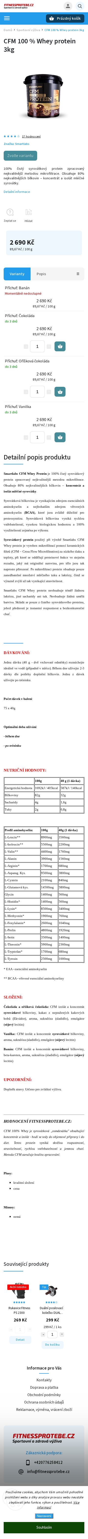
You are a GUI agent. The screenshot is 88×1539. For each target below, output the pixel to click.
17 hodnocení (31, 136)
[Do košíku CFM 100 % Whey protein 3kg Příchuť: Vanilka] (60, 437)
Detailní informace (17, 191)
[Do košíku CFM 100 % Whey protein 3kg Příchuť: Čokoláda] (60, 346)
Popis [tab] (41, 274)
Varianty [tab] (17, 274)
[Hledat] (80, 6)
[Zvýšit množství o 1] (49, 346)
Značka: (16, 144)
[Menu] (7, 18)
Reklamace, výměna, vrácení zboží (44, 1409)
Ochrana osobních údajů (44, 1402)
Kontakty (44, 1380)
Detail (20, 1339)
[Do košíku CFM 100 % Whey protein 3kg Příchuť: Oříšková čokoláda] (60, 392)
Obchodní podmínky (44, 1395)
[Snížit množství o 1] (26, 346)
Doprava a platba (44, 1387)
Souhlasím (44, 1527)
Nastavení (44, 1516)
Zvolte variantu (20, 155)
